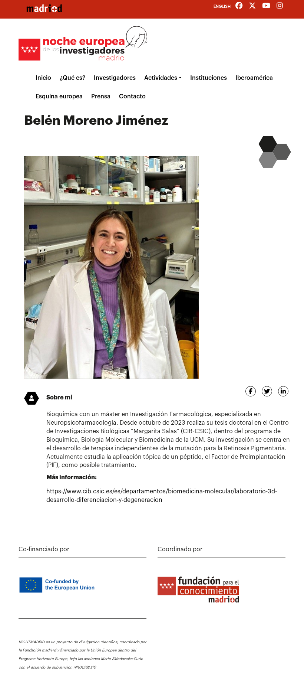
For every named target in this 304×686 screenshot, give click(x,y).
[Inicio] (44, 8)
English (222, 6)
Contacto (132, 96)
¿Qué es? (72, 78)
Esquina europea (59, 96)
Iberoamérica (254, 78)
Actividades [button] (160, 78)
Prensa (100, 96)
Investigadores (115, 78)
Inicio (43, 78)
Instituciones (208, 78)
